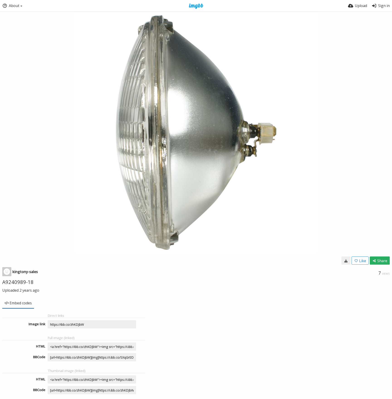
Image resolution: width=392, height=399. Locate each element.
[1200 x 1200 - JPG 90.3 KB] (345, 260)
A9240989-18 (18, 281)
